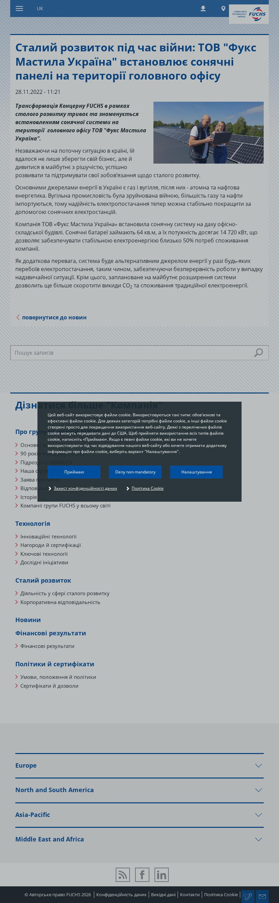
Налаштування (196, 472)
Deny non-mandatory (135, 472)
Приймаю (74, 472)
